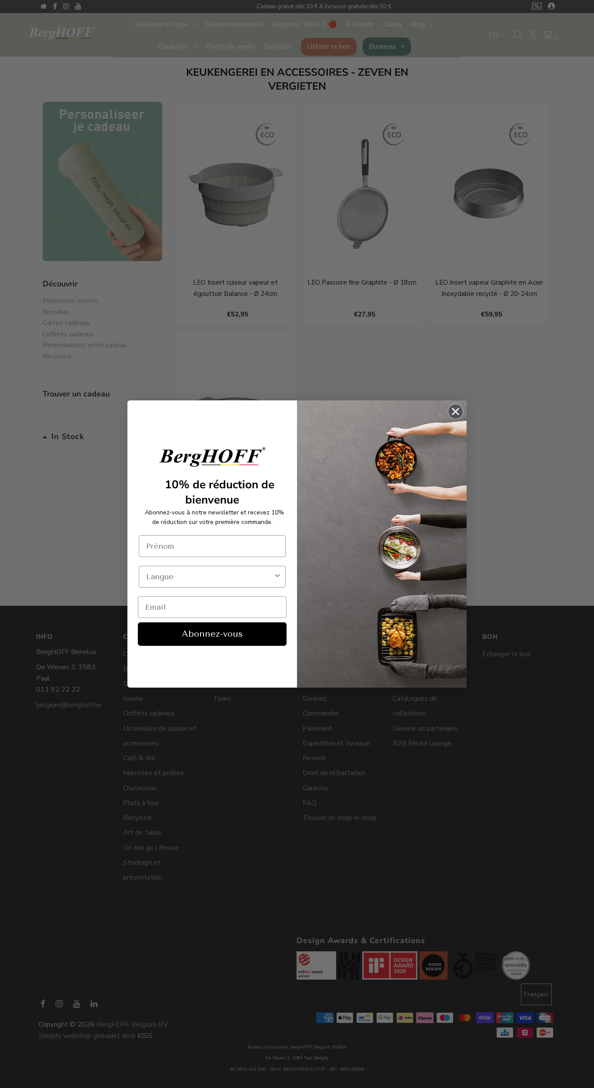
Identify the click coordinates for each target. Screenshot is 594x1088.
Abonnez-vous (212, 634)
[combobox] (209, 576)
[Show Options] (277, 576)
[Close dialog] (455, 411)
